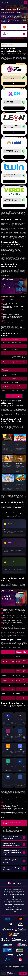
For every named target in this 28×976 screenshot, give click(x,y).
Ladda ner (23, 973)
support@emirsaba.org (14, 912)
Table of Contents (7, 44)
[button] (14, 823)
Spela (14, 83)
